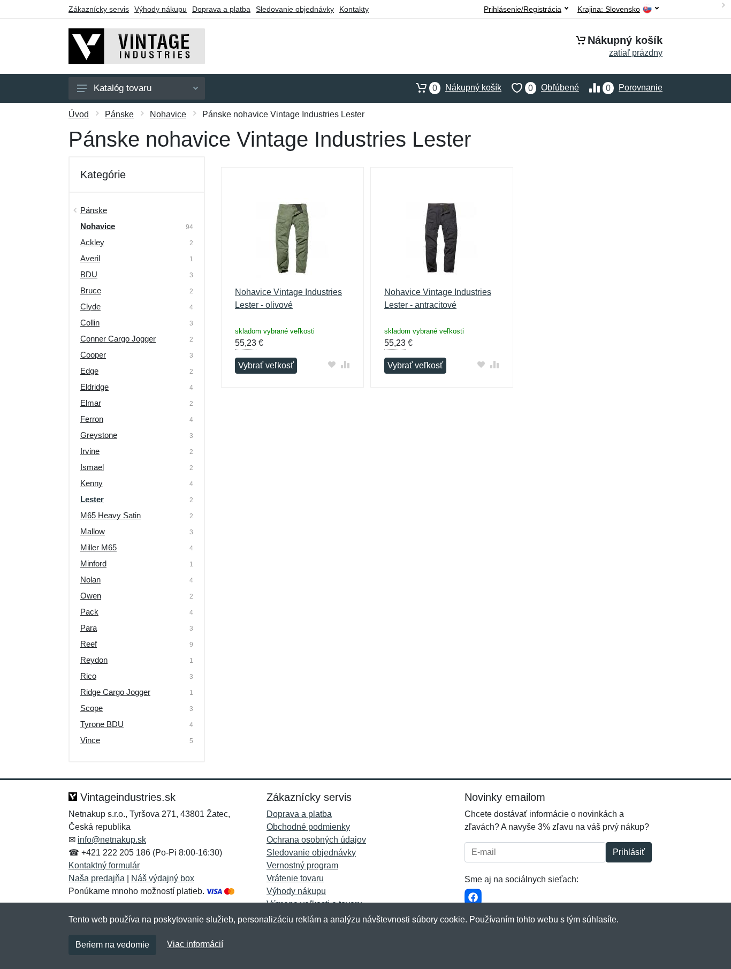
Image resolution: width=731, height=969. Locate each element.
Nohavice (168, 114)
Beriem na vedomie (112, 944)
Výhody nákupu (160, 9)
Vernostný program (302, 865)
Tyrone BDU (102, 724)
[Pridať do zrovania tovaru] (345, 364)
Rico (88, 675)
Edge (89, 370)
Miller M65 (98, 547)
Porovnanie (634, 88)
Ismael (92, 467)
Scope (91, 708)
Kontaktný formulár (104, 865)
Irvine (90, 451)
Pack (89, 611)
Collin (90, 322)
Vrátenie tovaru (295, 878)
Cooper (93, 354)
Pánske (119, 114)
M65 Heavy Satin (110, 515)
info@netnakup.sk (112, 839)
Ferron (91, 418)
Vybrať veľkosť (266, 365)
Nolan (90, 579)
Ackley (92, 242)
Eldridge (94, 386)
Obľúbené (553, 88)
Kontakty (354, 9)
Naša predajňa (96, 878)
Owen (90, 595)
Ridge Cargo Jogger (115, 692)
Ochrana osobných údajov (316, 839)
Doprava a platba (221, 9)
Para (88, 627)
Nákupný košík (466, 88)
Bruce (90, 290)
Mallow (92, 531)
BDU (88, 274)
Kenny (91, 483)
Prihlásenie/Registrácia (522, 9)
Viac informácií (195, 944)
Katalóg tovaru (122, 88)
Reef (88, 643)
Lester (92, 499)
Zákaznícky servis (98, 9)
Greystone (98, 435)
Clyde (90, 306)
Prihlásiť (629, 852)
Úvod (78, 114)
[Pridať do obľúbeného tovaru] (332, 364)
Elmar (90, 402)
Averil (90, 258)
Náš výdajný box (162, 878)
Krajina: (608, 9)
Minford (93, 563)
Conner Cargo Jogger (118, 338)
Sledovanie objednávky (295, 9)
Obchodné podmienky (308, 826)
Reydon (94, 659)
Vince (90, 740)
